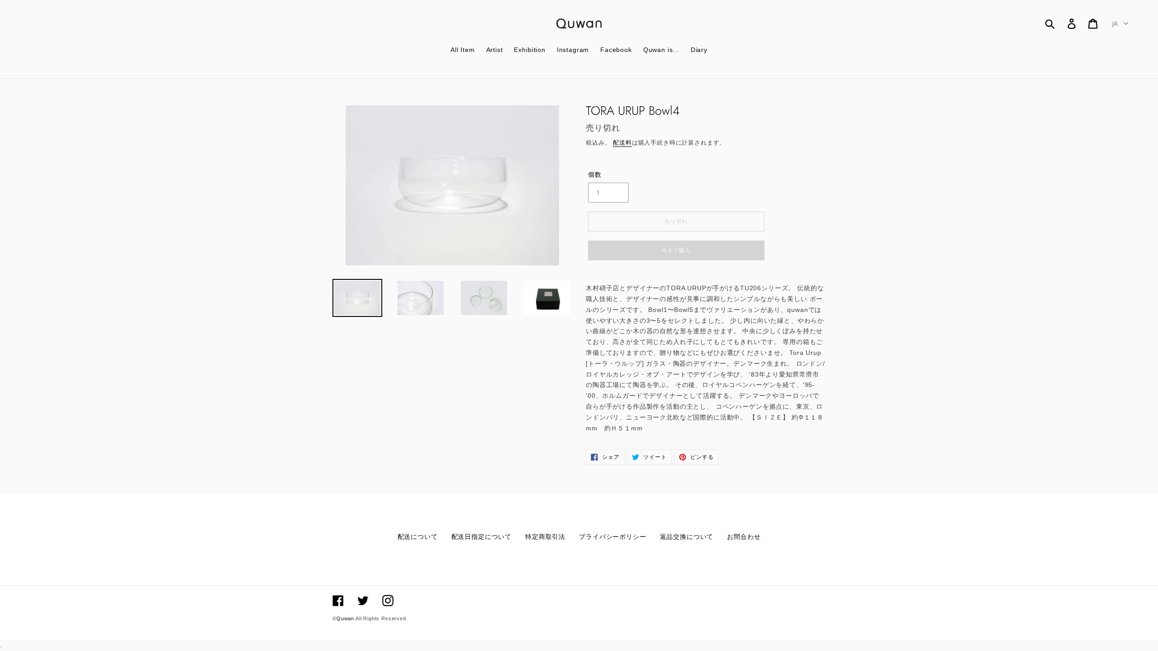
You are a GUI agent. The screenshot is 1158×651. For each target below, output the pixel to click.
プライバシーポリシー (612, 536)
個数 (595, 174)
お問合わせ (743, 536)
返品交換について (687, 536)
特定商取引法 (545, 536)
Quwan (345, 618)
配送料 (622, 142)
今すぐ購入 (676, 250)
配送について (418, 536)
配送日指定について (481, 536)
